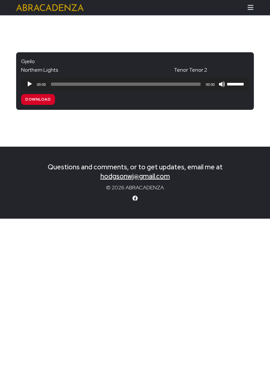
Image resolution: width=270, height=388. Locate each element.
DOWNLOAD (38, 99)
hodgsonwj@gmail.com (135, 176)
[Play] (29, 84)
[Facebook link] (135, 198)
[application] (135, 84)
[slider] (236, 83)
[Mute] (222, 84)
